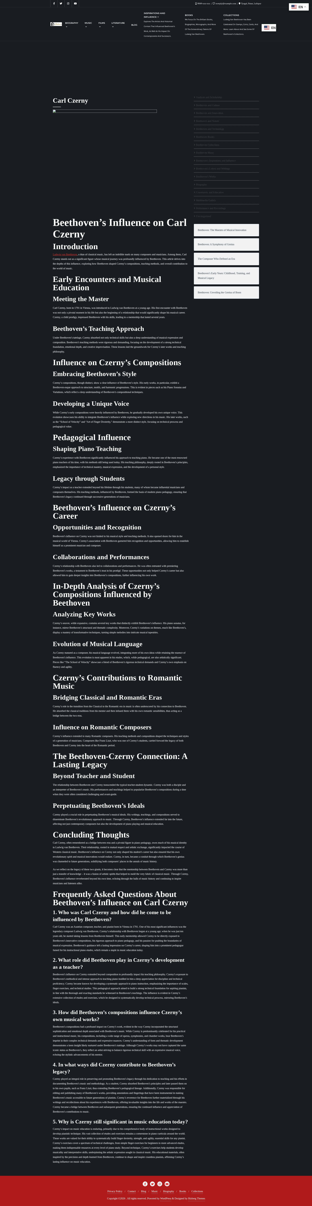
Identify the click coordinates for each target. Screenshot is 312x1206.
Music (154, 1191)
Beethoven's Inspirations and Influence (216, 160)
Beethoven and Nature (207, 121)
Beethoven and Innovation (209, 113)
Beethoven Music (205, 152)
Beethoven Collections (207, 144)
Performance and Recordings (211, 208)
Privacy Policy (114, 1191)
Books (182, 1191)
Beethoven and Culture (208, 105)
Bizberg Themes (196, 1198)
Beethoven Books (205, 137)
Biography (201, 184)
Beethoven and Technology (210, 129)
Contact (132, 1191)
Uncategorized (203, 216)
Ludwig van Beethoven (65, 254)
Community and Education (210, 192)
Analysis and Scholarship (209, 97)
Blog (143, 1191)
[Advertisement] (156, 65)
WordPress (165, 1198)
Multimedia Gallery (206, 200)
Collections (197, 1191)
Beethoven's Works (206, 176)
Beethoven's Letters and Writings (213, 168)
